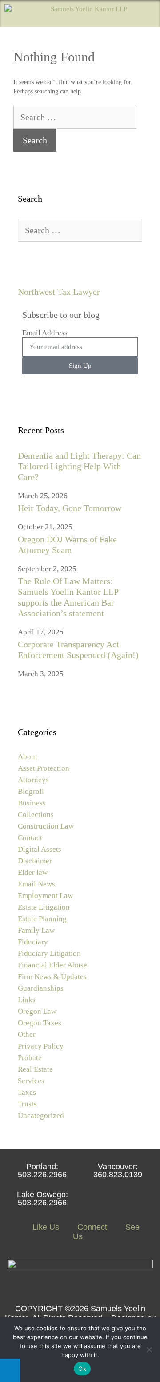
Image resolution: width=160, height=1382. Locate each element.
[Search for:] (74, 118)
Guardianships (41, 988)
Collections (36, 814)
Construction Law (46, 826)
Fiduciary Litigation (49, 953)
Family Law (36, 930)
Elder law (33, 872)
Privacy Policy (41, 1046)
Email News (36, 884)
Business (32, 803)
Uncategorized (41, 1115)
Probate (30, 1057)
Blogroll (31, 791)
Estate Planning (42, 919)
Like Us (44, 1227)
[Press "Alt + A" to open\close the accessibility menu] (10, 1370)
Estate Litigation (44, 907)
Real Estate (35, 1069)
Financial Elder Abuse (52, 965)
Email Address (45, 333)
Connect (91, 1227)
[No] (148, 1349)
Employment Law (45, 895)
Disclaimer (35, 861)
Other (27, 1034)
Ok (82, 1368)
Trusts (27, 1104)
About (27, 756)
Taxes (27, 1092)
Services (31, 1081)
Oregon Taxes (39, 1023)
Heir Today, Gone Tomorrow (69, 508)
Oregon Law (37, 1011)
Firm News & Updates (52, 976)
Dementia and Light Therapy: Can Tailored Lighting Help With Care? (79, 466)
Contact (30, 837)
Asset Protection (43, 768)
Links (27, 1000)
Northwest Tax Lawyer (59, 292)
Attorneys (33, 780)
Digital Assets (39, 849)
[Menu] (147, 13)
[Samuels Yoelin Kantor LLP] (65, 13)
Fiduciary (33, 942)
